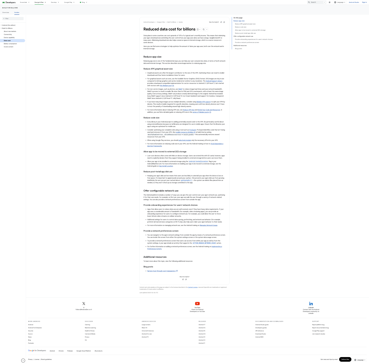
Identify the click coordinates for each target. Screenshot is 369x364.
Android (30, 325)
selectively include (185, 140)
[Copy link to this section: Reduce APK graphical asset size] (175, 69)
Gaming (87, 325)
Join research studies (318, 334)
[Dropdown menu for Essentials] (29, 2)
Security (30, 331)
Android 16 (202, 328)
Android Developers (149, 22)
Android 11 (202, 343)
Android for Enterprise (35, 328)
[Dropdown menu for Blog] (87, 2)
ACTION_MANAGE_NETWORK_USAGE (204, 243)
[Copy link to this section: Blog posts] (155, 267)
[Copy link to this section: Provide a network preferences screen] (180, 231)
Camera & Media (90, 334)
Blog (83, 2)
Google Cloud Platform (83, 351)
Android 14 (202, 334)
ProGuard (192, 130)
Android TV (145, 337)
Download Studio (260, 334)
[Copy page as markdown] (204, 29)
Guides (16, 12)
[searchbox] (13, 18)
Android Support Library (214, 81)
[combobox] (316, 2)
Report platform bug (318, 325)
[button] (12, 25)
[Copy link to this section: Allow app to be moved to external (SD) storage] (188, 152)
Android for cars (147, 334)
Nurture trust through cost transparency (161, 271)
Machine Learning (90, 328)
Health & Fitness (89, 331)
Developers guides (261, 328)
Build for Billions (10, 8)
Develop (54, 2)
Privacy (87, 337)
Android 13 (202, 337)
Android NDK (259, 337)
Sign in (364, 2)
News (30, 337)
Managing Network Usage (208, 225)
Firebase (70, 351)
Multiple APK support (204, 102)
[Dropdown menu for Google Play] (74, 2)
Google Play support (318, 331)
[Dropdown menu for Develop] (59, 2)
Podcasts (31, 343)
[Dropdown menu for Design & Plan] (46, 2)
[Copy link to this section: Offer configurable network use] (180, 191)
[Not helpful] (224, 22)
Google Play (68, 2)
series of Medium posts (201, 112)
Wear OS (144, 328)
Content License (193, 287)
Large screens (146, 325)
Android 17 (202, 325)
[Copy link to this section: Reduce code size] (161, 118)
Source (30, 334)
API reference (259, 331)
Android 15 (202, 331)
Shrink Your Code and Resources (209, 110)
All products (98, 351)
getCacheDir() (186, 180)
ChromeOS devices (148, 331)
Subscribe (345, 359)
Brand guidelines (46, 359)
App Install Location (166, 166)
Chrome (61, 351)
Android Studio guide (261, 325)
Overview (5, 12)
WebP (180, 89)
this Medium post (166, 86)
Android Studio (354, 2)
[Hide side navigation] (23, 360)
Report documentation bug (320, 328)
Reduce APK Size (189, 110)
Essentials (23, 2)
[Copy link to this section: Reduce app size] (163, 57)
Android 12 (202, 340)
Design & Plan (39, 2)
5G (86, 340)
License (36, 359)
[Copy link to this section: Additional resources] (168, 257)
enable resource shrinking (184, 132)
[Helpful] (221, 22)
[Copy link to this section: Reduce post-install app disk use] (174, 172)
